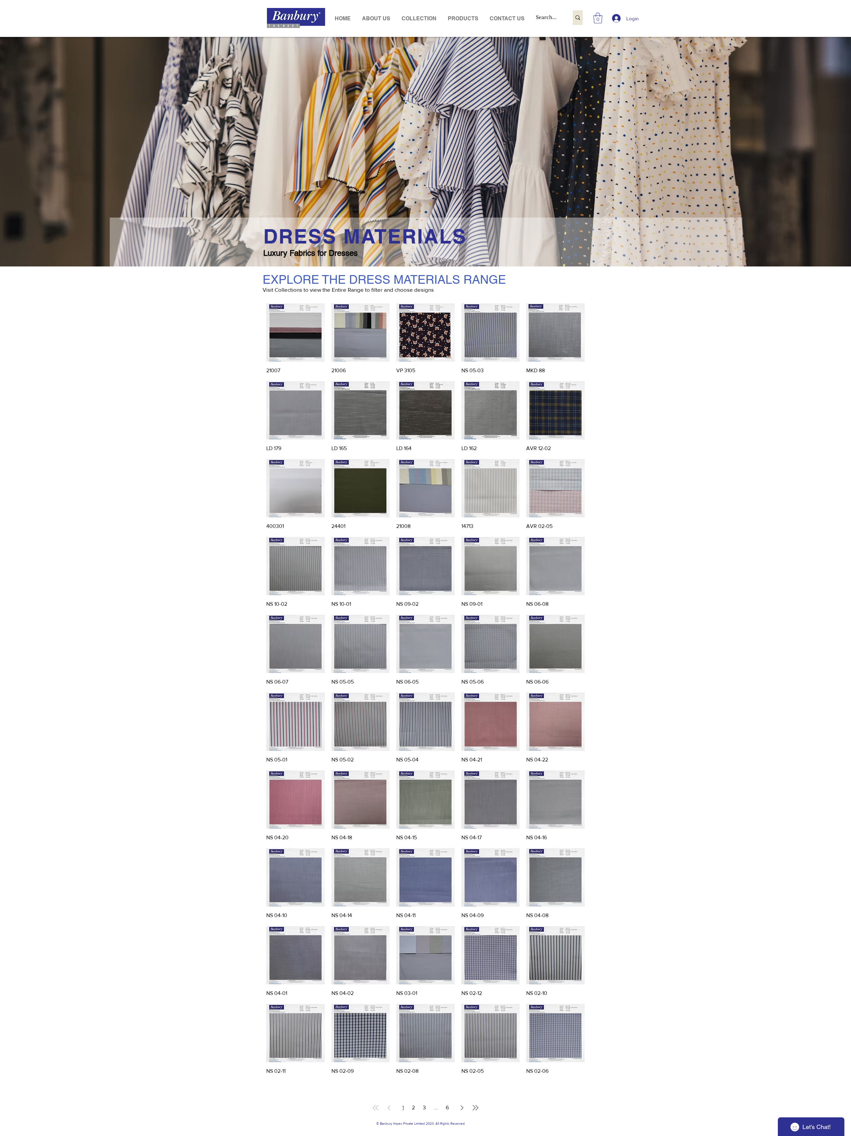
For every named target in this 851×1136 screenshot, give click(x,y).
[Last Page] (475, 1107)
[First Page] (376, 1107)
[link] (597, 18)
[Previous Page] (389, 1107)
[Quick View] (295, 332)
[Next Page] (462, 1107)
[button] (463, 18)
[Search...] (578, 17)
